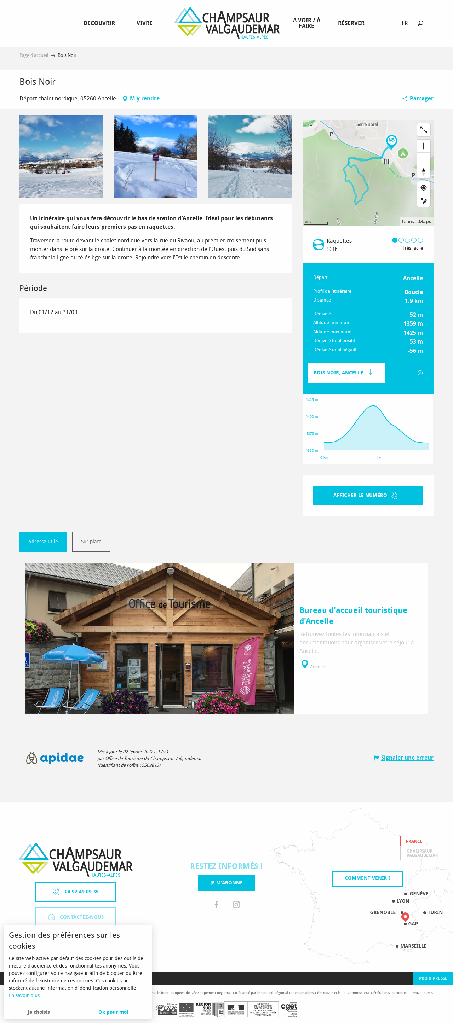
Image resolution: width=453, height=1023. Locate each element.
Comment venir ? (367, 878)
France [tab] (414, 841)
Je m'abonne (226, 883)
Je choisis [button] (39, 1012)
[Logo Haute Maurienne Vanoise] (75, 859)
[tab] (43, 542)
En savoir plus (24, 996)
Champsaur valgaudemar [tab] (422, 853)
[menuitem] (101, 23)
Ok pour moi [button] (113, 1012)
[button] (420, 23)
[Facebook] (216, 905)
